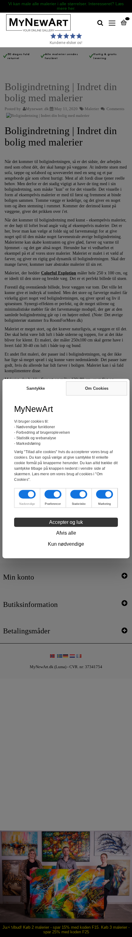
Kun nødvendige (66, 543)
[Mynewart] (35, 23)
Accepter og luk (66, 521)
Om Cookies (96, 388)
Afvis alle (66, 532)
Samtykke (35, 388)
